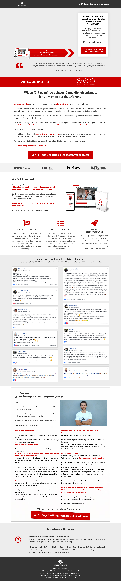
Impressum (64, 568)
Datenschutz (57, 568)
